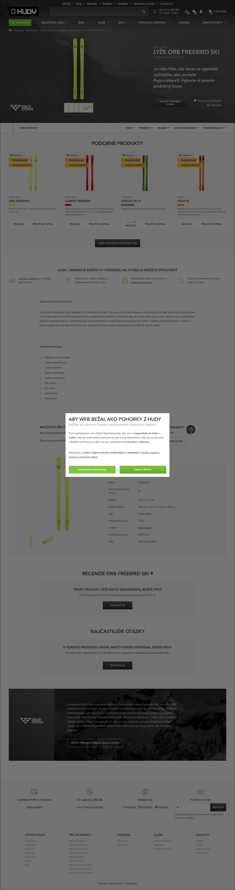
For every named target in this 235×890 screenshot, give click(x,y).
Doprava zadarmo (28, 278)
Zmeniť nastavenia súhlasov (81, 872)
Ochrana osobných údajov (83, 457)
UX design (102, 883)
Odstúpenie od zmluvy (79, 848)
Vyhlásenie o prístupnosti (80, 868)
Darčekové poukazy (162, 848)
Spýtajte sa (122, 844)
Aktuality (92, 3)
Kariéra (28, 860)
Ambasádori (30, 852)
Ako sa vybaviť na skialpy (53, 440)
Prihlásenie (201, 12)
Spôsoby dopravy (76, 856)
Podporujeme (31, 856)
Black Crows (144, 527)
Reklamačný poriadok (78, 852)
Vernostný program (144, 3)
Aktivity (66, 3)
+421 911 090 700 (92, 799)
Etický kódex (30, 844)
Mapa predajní (34, 807)
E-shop (199, 844)
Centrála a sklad (203, 848)
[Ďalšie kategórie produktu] (106, 30)
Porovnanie (186, 12)
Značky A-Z (166, 3)
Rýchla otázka (202, 852)
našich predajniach (141, 282)
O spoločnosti (31, 840)
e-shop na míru (115, 883)
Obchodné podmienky (78, 844)
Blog (78, 3)
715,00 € (128, 222)
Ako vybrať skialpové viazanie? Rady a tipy (63, 432)
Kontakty (123, 3)
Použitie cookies (149, 452)
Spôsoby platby (75, 860)
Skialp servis (159, 844)
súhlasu (190, 817)
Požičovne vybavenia (163, 840)
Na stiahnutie (123, 840)
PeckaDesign (131, 883)
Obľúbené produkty (193, 12)
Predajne (107, 3)
